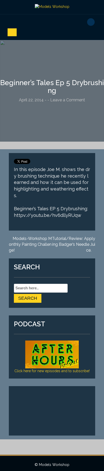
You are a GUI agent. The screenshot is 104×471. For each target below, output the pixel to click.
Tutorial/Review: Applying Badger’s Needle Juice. (73, 244)
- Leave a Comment (66, 100)
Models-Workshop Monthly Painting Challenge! (30, 244)
